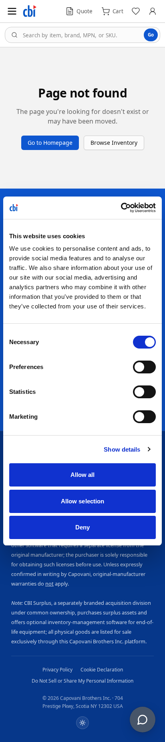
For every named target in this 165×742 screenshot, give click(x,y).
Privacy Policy (57, 669)
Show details (122, 449)
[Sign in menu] (152, 11)
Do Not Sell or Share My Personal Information (82, 680)
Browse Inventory (114, 142)
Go (151, 35)
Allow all (82, 474)
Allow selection (83, 501)
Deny (82, 527)
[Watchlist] (136, 11)
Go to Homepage (50, 142)
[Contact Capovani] (142, 719)
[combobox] (82, 35)
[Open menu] (12, 11)
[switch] (144, 367)
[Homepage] (29, 11)
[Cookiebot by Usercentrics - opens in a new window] (121, 208)
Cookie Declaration (101, 669)
